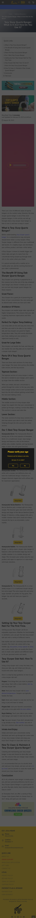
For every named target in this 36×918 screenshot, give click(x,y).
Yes (13, 466)
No (25, 466)
